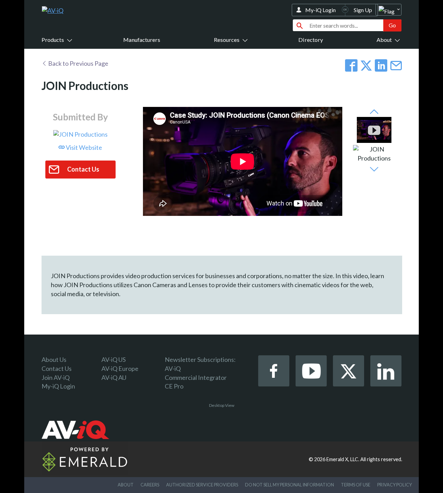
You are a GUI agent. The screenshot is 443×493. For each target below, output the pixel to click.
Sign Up (363, 10)
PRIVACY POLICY (394, 484)
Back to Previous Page (77, 63)
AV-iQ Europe (119, 368)
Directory (310, 39)
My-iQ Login (320, 10)
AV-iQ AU (113, 377)
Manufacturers (141, 39)
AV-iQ (173, 368)
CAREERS (150, 484)
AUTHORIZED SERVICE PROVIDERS (202, 484)
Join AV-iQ (56, 377)
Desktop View (221, 405)
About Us (54, 359)
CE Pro (174, 386)
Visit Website (83, 147)
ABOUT (126, 484)
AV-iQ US (113, 359)
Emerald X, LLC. (342, 459)
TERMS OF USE (355, 484)
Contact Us (57, 368)
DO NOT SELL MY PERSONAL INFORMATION (289, 484)
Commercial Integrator (196, 377)
